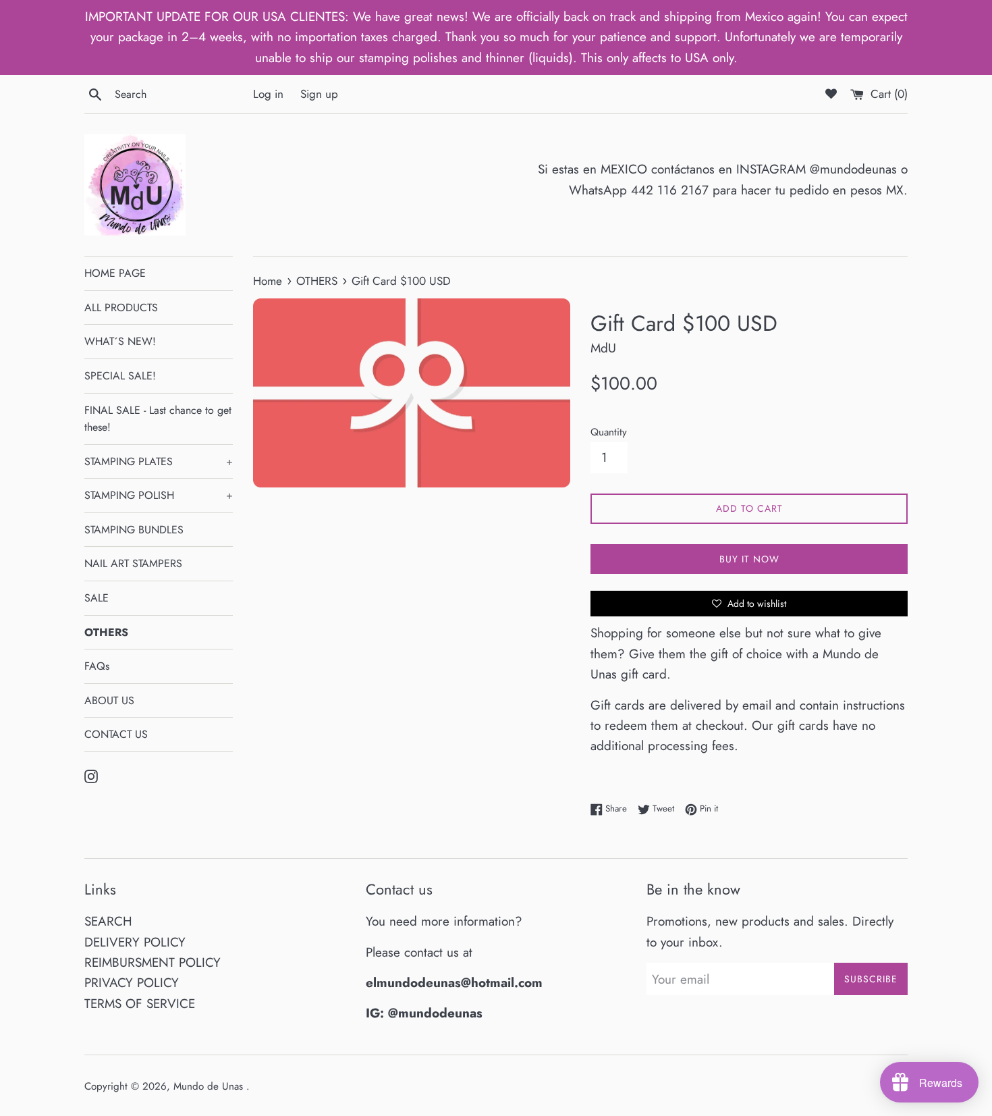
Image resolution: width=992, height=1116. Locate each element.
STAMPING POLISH (158, 495)
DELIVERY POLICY (135, 942)
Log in (268, 94)
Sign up (319, 94)
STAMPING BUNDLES (134, 529)
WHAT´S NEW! (120, 341)
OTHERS (106, 632)
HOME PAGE (115, 273)
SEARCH (108, 921)
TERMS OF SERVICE (139, 1003)
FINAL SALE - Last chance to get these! (157, 418)
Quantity (608, 432)
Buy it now (749, 559)
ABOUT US (109, 700)
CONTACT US (116, 734)
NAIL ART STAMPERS (133, 563)
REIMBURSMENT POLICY (152, 962)
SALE (96, 598)
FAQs (96, 666)
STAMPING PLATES (158, 461)
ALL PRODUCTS (121, 307)
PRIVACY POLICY (131, 983)
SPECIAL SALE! (120, 375)
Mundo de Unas (209, 1086)
